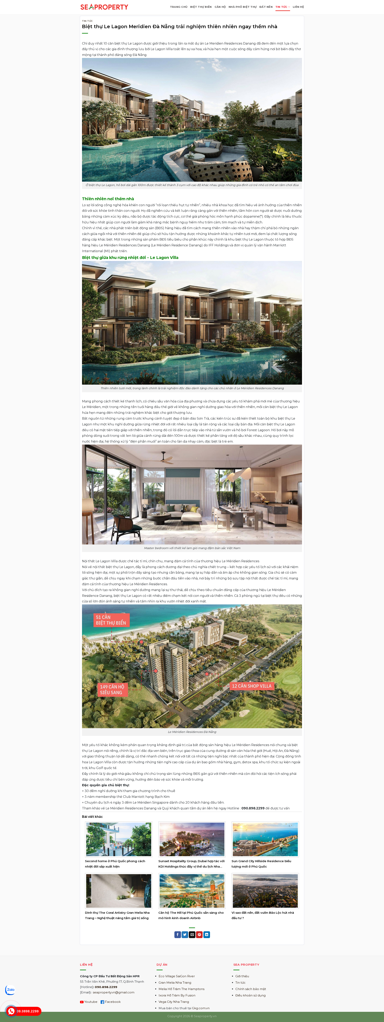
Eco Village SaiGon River (177, 976)
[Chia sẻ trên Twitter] (185, 934)
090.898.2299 (106, 987)
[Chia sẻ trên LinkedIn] (206, 934)
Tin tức (240, 982)
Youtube (90, 1002)
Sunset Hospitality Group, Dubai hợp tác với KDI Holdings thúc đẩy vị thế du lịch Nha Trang (191, 866)
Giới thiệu (242, 976)
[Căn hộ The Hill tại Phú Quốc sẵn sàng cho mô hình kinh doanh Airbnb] (192, 891)
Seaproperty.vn (205, 1016)
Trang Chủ (178, 6)
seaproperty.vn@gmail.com (113, 992)
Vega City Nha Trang (174, 1002)
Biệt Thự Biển (201, 6)
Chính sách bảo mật (250, 989)
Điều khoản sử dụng (250, 995)
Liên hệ (298, 6)
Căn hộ (220, 6)
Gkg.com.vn (201, 1008)
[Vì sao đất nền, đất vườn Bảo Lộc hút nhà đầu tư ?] (265, 891)
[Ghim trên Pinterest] (199, 934)
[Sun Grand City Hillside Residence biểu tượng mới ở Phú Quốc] (265, 839)
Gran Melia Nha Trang (175, 982)
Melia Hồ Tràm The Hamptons (181, 989)
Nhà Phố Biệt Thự (243, 6)
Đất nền (266, 6)
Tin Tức (281, 6)
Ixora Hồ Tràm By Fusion (177, 995)
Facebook (113, 1002)
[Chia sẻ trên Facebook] (177, 934)
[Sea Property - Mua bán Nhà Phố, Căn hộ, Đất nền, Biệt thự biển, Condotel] (104, 6)
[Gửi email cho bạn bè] (192, 934)
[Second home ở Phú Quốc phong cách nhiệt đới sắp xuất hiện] (118, 839)
